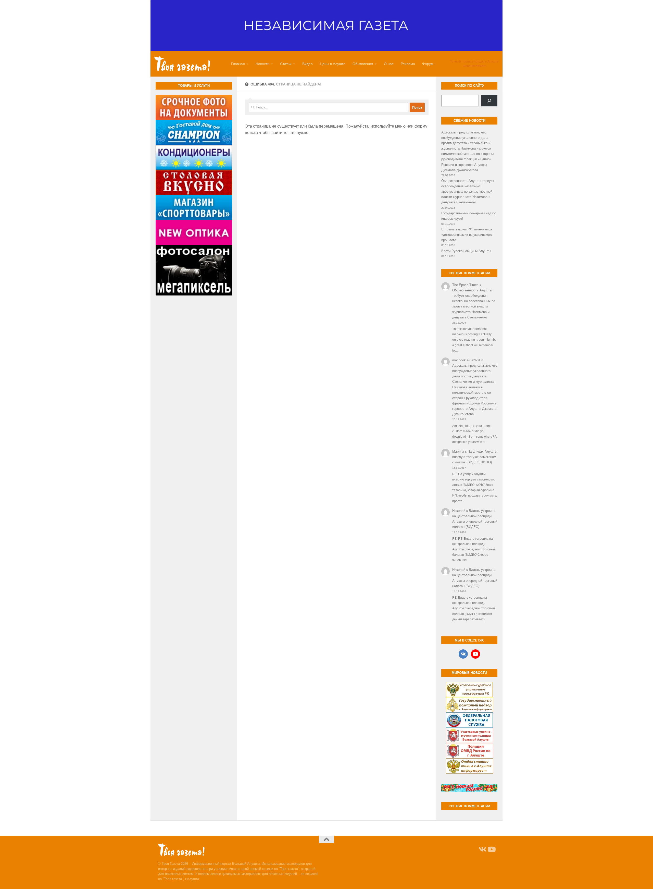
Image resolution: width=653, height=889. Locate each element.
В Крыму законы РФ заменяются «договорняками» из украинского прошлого (466, 234)
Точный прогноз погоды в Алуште (474, 61)
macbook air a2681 (466, 360)
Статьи (286, 64)
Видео (307, 64)
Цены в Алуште (332, 64)
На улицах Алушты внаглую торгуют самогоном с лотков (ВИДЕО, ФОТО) (474, 457)
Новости (262, 64)
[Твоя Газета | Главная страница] (182, 63)
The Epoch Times (465, 285)
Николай (458, 511)
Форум (427, 64)
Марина (458, 451)
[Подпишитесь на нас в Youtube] (491, 849)
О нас (389, 64)
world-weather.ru (474, 66)
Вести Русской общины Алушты (466, 251)
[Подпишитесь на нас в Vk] (482, 849)
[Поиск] (489, 100)
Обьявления (363, 64)
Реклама (408, 64)
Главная (238, 64)
